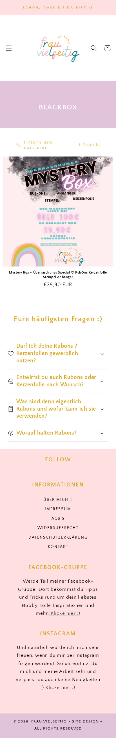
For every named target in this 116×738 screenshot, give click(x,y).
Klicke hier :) (65, 613)
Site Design (85, 721)
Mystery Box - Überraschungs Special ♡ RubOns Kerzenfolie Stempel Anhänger (58, 275)
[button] (8, 48)
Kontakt (58, 547)
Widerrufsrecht (58, 528)
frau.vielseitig (49, 721)
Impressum (58, 509)
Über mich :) (58, 499)
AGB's (58, 518)
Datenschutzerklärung (58, 537)
